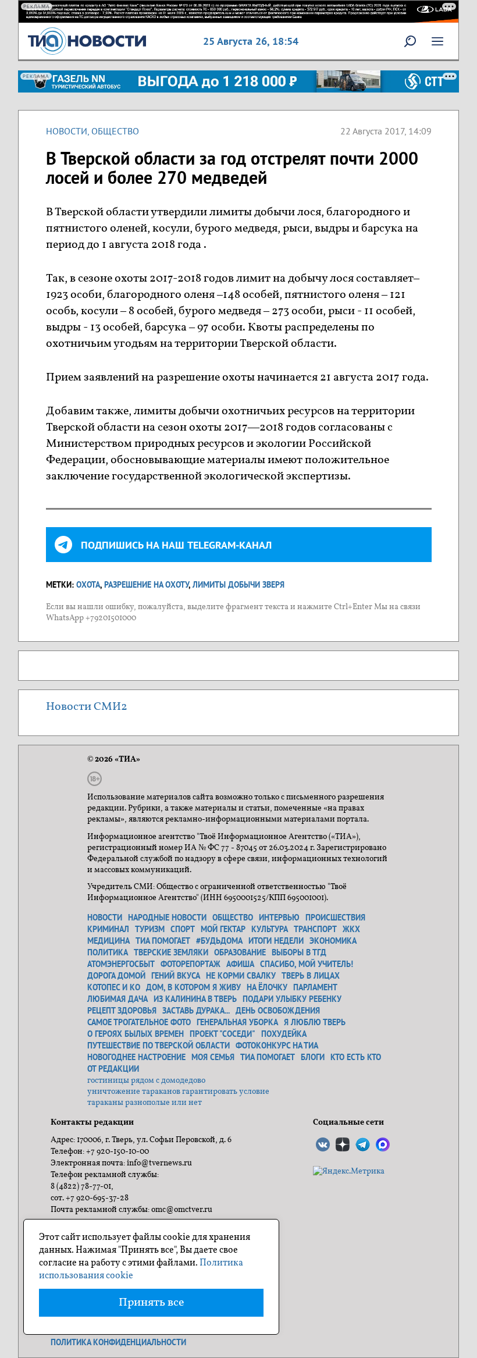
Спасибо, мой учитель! (306, 964)
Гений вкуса (175, 975)
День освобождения (278, 1010)
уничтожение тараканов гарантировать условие (178, 1091)
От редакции (113, 1069)
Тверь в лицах (311, 975)
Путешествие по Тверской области (158, 1045)
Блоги (313, 1057)
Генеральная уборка (237, 1022)
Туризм (150, 929)
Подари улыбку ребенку (292, 999)
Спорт (182, 929)
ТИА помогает (163, 941)
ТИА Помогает (267, 1057)
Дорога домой (116, 975)
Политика (107, 952)
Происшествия (335, 917)
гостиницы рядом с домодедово (146, 1080)
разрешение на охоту (146, 585)
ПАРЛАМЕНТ (315, 987)
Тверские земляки (171, 952)
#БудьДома (219, 941)
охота (88, 585)
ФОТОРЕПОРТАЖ (190, 964)
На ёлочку (267, 987)
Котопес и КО (113, 987)
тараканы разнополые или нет (144, 1102)
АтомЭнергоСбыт (121, 964)
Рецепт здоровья (121, 1010)
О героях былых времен (135, 1034)
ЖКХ (351, 929)
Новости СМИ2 (86, 707)
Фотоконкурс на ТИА (277, 1045)
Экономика (333, 941)
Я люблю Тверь (315, 1022)
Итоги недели (276, 941)
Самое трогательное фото (139, 1022)
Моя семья (212, 1057)
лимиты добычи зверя (238, 585)
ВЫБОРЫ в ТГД (299, 952)
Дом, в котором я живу (193, 987)
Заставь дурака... (196, 1010)
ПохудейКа (284, 1034)
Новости (66, 131)
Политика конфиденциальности (118, 1342)
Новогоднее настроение (136, 1057)
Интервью (279, 917)
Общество (115, 131)
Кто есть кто (355, 1057)
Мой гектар (223, 929)
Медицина (108, 941)
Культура (269, 929)
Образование (240, 952)
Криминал (108, 929)
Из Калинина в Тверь (195, 999)
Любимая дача (117, 999)
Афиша (240, 964)
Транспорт (315, 929)
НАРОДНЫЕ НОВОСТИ (167, 917)
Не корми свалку (241, 975)
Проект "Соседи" (222, 1034)
